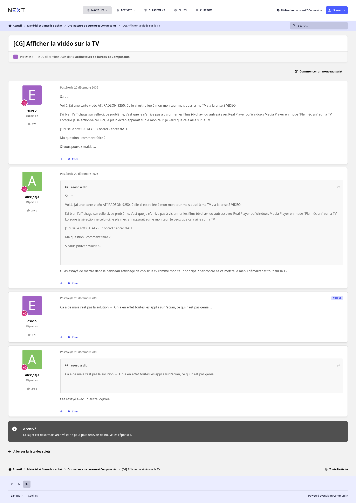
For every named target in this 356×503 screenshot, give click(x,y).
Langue (16, 495)
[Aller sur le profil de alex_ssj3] (32, 181)
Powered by (328, 495)
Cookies (33, 495)
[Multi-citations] (61, 159)
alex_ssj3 (32, 197)
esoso (29, 57)
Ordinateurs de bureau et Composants (102, 57)
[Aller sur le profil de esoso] (15, 57)
